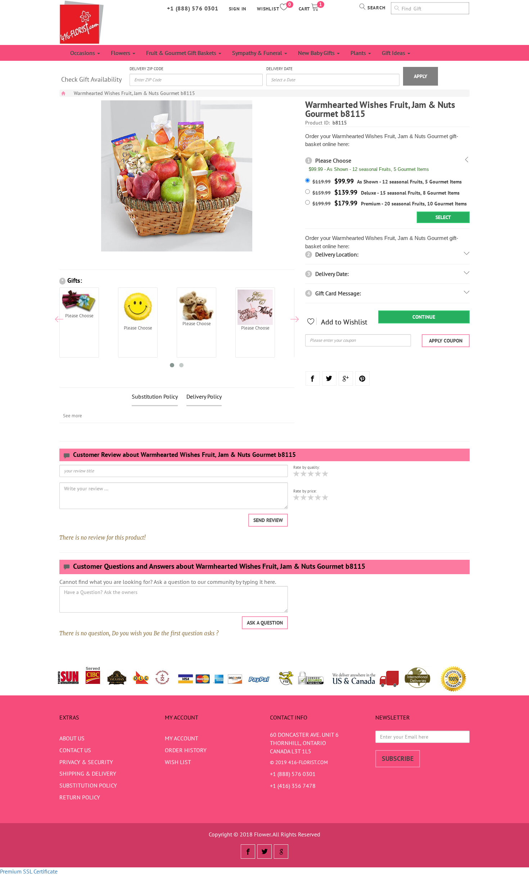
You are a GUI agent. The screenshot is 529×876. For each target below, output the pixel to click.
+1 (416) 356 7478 (293, 785)
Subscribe (397, 758)
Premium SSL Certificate (29, 871)
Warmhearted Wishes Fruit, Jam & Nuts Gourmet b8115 (134, 93)
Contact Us (75, 750)
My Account (181, 738)
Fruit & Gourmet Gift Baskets (182, 52)
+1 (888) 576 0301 (192, 8)
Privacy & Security (86, 762)
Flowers (121, 52)
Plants (359, 52)
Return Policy (79, 797)
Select (443, 217)
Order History (186, 750)
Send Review (268, 520)
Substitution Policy (155, 396)
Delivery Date (279, 68)
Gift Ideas (394, 52)
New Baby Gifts (317, 52)
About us (72, 738)
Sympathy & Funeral (258, 52)
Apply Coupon (445, 340)
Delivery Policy (204, 396)
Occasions (83, 52)
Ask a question (265, 622)
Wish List (178, 762)
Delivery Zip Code (146, 68)
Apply (420, 76)
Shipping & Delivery (87, 773)
